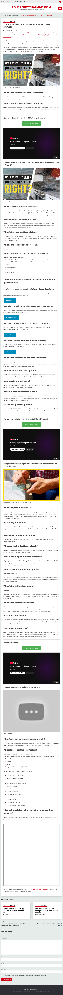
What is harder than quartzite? (35, 32)
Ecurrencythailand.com (31, 7)
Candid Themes (46, 991)
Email (3, 963)
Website (3, 969)
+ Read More (9, 300)
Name (3, 957)
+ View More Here (11, 317)
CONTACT (10, 2)
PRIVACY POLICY (20, 2)
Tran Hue (15, 30)
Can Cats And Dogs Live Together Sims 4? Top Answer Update (46, 910)
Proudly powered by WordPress (21, 991)
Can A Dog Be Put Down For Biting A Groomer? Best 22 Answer (14, 910)
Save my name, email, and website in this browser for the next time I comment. (24, 975)
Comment (4, 938)
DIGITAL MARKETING (9, 21)
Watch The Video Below (31, 123)
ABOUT (3, 2)
